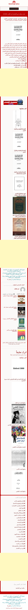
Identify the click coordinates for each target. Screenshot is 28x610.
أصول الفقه (21, 508)
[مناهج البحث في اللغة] (19, 391)
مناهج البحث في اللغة (20, 402)
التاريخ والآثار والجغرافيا (19, 513)
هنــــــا (9, 279)
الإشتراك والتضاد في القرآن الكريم (12, 63)
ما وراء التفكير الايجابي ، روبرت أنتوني (10, 319)
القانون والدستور (20, 524)
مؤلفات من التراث (20, 543)
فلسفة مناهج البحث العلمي (19, 447)
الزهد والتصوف (20, 520)
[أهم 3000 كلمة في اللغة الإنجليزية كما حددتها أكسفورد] (19, 368)
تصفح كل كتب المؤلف (8, 294)
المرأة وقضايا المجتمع (19, 527)
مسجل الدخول (18, 354)
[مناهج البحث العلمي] (19, 480)
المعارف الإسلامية (12, 18)
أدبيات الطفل (21, 510)
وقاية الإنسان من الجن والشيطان (12, 331)
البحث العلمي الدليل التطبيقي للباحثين (17, 425)
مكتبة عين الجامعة (22, 18)
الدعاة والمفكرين (20, 517)
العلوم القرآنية (17, 65)
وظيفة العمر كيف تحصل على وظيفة (10, 308)
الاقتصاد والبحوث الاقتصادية (18, 505)
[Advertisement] (14, 82)
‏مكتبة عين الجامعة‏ (20, 588)
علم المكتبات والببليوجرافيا (18, 546)
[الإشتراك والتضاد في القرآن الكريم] (19, 33)
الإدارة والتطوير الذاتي (22, 305)
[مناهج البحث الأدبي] (19, 458)
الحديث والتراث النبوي (19, 515)
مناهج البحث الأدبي (21, 469)
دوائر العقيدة (22, 339)
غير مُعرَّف (17, 67)
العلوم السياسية (20, 522)
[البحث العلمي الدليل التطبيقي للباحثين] (19, 413)
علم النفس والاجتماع (19, 541)
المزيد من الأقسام (20, 548)
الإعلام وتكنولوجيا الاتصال (18, 503)
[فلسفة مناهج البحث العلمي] (19, 435)
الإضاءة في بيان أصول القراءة (14, 344)
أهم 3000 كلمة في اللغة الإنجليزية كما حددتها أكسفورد (15, 380)
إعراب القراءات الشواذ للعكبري (14, 342)
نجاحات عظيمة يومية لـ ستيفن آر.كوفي (10, 296)
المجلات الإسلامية (20, 536)
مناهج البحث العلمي (21, 491)
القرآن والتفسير (20, 529)
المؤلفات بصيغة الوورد (19, 534)
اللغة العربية (21, 531)
